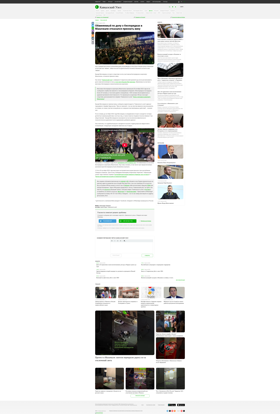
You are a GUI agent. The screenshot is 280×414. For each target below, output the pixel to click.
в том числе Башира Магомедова (124, 82)
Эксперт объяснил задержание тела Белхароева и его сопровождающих (167, 130)
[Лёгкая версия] (178, 1)
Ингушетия (156, 10)
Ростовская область (140, 12)
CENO (148, 185)
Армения (119, 10)
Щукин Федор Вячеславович (166, 203)
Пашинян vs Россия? (140, 17)
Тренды (110, 1)
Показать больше (140, 395)
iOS (127, 181)
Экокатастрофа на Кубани (178, 17)
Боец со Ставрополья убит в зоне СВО (152, 271)
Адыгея (107, 10)
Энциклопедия (127, 1)
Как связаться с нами (150, 404)
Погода (165, 1)
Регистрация (116, 255)
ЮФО (104, 15)
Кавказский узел (107, 80)
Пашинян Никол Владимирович (167, 162)
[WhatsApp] (93, 28)
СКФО (159, 12)
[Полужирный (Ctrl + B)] (111, 241)
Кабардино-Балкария (164, 10)
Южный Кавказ (99, 15)
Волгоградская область (138, 10)
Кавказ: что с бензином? (102, 17)
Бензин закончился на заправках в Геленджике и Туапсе (127, 302)
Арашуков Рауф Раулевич (165, 183)
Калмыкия (172, 10)
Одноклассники (131, 191)
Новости (97, 1)
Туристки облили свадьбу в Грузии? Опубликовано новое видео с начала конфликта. (169, 335)
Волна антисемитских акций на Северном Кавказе (111, 176)
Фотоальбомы (157, 1)
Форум (136, 1)
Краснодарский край (110, 12)
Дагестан (151, 10)
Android (123, 181)
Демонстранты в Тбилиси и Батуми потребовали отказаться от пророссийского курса (105, 303)
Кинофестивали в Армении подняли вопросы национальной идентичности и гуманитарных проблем (151, 304)
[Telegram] (93, 25)
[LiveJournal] (93, 38)
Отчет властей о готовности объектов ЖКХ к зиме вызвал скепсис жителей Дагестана (170, 40)
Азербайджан (113, 10)
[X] (93, 33)
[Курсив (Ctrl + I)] (114, 241)
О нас (142, 404)
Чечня (173, 12)
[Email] (93, 40)
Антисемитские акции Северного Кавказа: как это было (131, 174)
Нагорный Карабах (119, 12)
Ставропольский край (166, 12)
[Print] (93, 43)
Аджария (102, 10)
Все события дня (180, 280)
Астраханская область (127, 10)
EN (184, 1)
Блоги (142, 1)
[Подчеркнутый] (117, 241)
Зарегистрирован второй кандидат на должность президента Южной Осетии (115, 272)
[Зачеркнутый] (120, 241)
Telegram (127, 185)
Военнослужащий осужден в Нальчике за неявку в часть (157, 278)
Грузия (146, 10)
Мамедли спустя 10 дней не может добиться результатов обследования (174, 302)
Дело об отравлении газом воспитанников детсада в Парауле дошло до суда (169, 92)
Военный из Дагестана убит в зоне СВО (107, 278)
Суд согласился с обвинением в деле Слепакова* (168, 104)
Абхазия (97, 10)
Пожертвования (161, 404)
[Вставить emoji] (124, 241)
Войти (181, 6)
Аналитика (118, 1)
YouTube (147, 189)
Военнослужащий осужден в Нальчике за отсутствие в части (169, 55)
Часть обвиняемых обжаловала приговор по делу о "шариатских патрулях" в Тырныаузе (170, 79)
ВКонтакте (121, 191)
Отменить (147, 255)
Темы (104, 1)
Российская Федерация (129, 12)
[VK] (93, 23)
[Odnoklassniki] (93, 35)
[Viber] (93, 30)
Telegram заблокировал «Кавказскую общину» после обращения (169, 361)
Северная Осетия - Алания (151, 12)
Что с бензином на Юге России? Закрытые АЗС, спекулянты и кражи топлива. (169, 392)
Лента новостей (103, 20)
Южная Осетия (179, 12)
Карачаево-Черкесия (100, 12)
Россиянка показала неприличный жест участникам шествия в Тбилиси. (137, 392)
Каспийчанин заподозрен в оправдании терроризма (155, 265)
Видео (148, 1)
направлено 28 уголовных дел (127, 162)
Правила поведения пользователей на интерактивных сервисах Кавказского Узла (125, 410)
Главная (97, 20)
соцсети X (107, 189)
